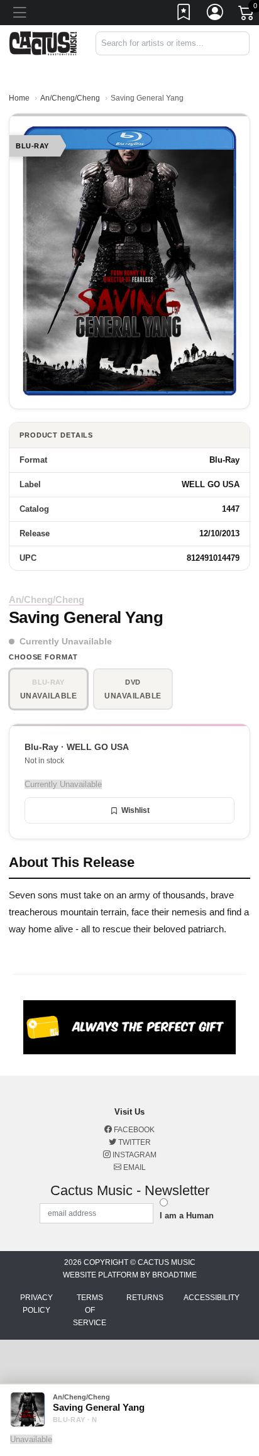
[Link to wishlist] (184, 14)
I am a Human (187, 1215)
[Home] (43, 42)
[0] (247, 15)
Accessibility (212, 1297)
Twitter (133, 1142)
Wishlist (135, 810)
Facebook (133, 1129)
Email (133, 1167)
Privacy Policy (36, 1304)
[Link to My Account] (215, 14)
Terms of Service (89, 1310)
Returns (144, 1297)
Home (19, 98)
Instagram (134, 1154)
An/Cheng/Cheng (70, 98)
